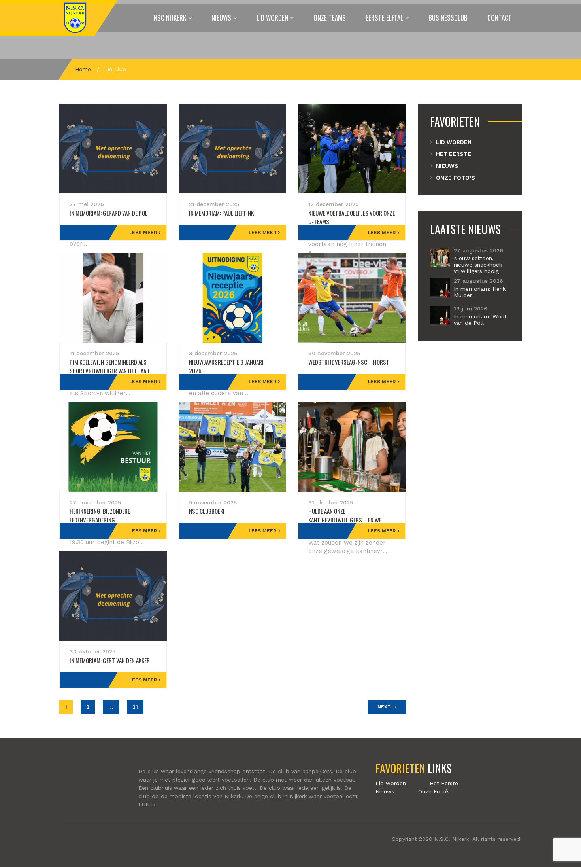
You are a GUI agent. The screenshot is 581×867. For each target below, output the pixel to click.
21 (135, 707)
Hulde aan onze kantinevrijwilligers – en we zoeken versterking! (344, 520)
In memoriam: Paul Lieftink (221, 212)
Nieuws (221, 18)
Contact (499, 18)
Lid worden (272, 18)
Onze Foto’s (455, 177)
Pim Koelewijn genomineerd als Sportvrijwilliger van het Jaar (109, 366)
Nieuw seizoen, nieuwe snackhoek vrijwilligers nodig (478, 264)
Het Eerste (453, 154)
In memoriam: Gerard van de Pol (108, 212)
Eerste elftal (384, 18)
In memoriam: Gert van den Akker (110, 660)
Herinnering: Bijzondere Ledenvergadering (100, 515)
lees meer (143, 232)
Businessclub (448, 18)
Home (83, 69)
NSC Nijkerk (170, 18)
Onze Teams (329, 18)
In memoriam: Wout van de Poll (480, 319)
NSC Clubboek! (206, 511)
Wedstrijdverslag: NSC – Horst (348, 362)
